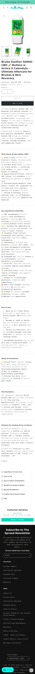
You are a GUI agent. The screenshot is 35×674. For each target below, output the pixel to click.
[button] (4, 7)
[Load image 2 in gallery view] (17, 51)
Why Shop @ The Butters (12, 643)
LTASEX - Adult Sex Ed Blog (14, 635)
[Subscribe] (29, 555)
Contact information (18, 672)
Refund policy (15, 667)
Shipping (4, 84)
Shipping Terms (9, 574)
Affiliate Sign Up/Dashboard (14, 623)
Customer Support (9, 566)
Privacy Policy (9, 597)
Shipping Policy (9, 605)
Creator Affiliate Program (13, 619)
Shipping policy (25, 670)
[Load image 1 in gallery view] (7, 51)
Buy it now (17, 103)
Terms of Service (9, 609)
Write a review (17, 520)
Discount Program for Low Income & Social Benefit (16, 614)
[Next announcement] (32, 2)
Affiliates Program (10, 578)
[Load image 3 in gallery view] (28, 51)
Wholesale (7, 582)
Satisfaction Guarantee (12, 570)
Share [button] (5, 461)
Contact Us (7, 593)
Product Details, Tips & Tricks (15, 639)
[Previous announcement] (3, 2)
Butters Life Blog (10, 631)
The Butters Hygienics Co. (16, 665)
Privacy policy (26, 667)
